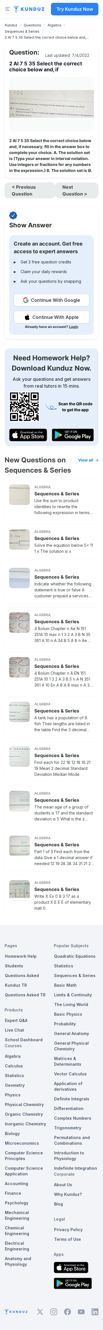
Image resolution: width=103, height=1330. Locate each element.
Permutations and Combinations (72, 1140)
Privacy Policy (68, 1229)
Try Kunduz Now (74, 9)
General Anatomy (71, 1033)
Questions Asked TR (25, 994)
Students (14, 965)
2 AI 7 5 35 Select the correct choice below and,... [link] (47, 37)
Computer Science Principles (24, 1155)
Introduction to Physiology (69, 1155)
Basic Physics (68, 1014)
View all (85, 460)
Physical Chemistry (24, 1104)
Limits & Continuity (73, 994)
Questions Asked (22, 975)
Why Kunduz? (68, 1194)
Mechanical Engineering (17, 1215)
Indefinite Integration (75, 1168)
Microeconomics (22, 1143)
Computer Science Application (24, 1171)
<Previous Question (24, 190)
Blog (58, 1204)
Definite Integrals (71, 1098)
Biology (12, 1133)
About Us (63, 1184)
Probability (65, 1023)
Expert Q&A (16, 1020)
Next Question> (74, 190)
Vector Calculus (70, 1073)
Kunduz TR (16, 985)
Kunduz (11, 25)
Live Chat (14, 1030)
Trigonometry (67, 1127)
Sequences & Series (22, 31)
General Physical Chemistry (71, 1046)
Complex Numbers (72, 1118)
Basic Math (65, 985)
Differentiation (69, 1108)
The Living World (71, 1004)
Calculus (14, 1065)
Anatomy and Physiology (18, 1261)
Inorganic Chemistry (25, 1123)
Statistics (14, 1075)
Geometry (15, 1085)
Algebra (54, 25)
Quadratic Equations (75, 956)
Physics (13, 1094)
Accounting (16, 1183)
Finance (13, 1193)
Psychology (16, 1202)
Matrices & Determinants (67, 1061)
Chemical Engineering (17, 1230)
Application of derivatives (68, 1086)
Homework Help (21, 956)
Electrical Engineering (17, 1246)
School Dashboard (24, 1039)
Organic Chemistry (24, 1114)
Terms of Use (67, 1239)
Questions (32, 25)
